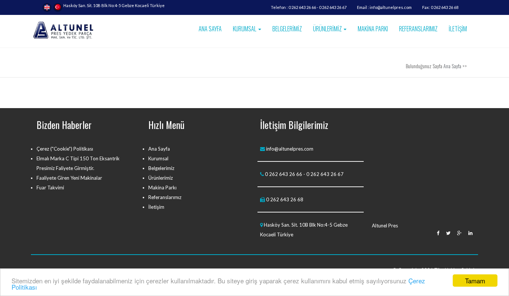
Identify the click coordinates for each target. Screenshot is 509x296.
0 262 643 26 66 (302, 7)
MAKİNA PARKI (373, 28)
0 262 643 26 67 (333, 7)
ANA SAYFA (210, 28)
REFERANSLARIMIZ (418, 28)
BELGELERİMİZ (287, 28)
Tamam (475, 280)
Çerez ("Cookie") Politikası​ (65, 149)
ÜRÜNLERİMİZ (328, 28)
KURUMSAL (245, 28)
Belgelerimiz (161, 168)
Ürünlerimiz (160, 178)
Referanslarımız (164, 197)
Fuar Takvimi (50, 187)
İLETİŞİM (458, 28)
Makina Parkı (162, 187)
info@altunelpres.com (391, 7)
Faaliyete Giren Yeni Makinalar (69, 178)
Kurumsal (158, 158)
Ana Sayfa (452, 66)
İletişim (156, 207)
